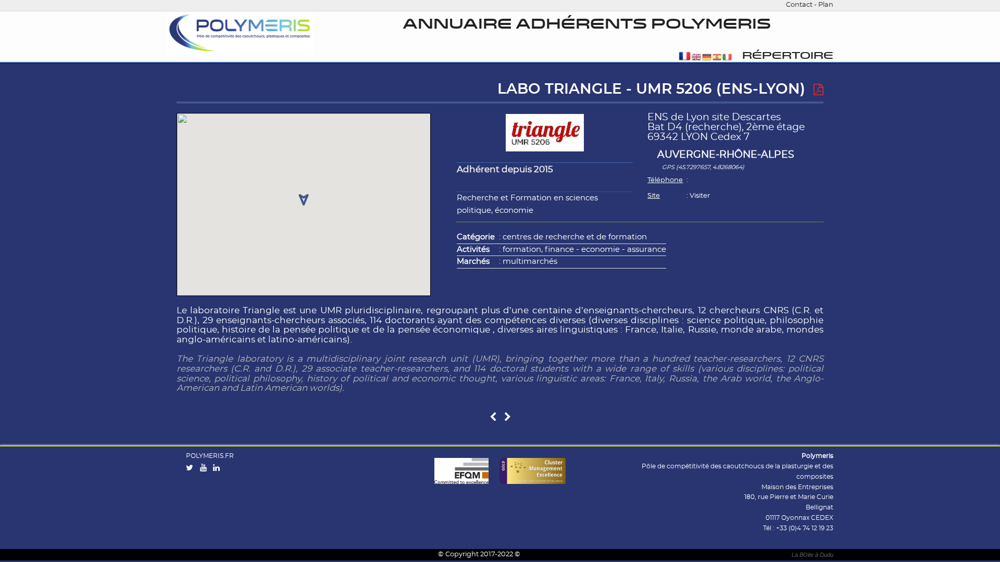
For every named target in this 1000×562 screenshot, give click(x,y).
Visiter (700, 196)
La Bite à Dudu (812, 555)
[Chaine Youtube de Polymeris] (205, 468)
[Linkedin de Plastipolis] (218, 468)
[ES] (717, 58)
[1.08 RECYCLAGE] (507, 418)
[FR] (684, 58)
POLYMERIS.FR (210, 456)
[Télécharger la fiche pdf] (818, 90)
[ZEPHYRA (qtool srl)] (493, 418)
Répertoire (787, 56)
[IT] (727, 58)
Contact (799, 5)
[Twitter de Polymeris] (192, 468)
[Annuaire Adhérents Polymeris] (240, 33)
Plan (825, 5)
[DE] (707, 58)
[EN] (696, 58)
